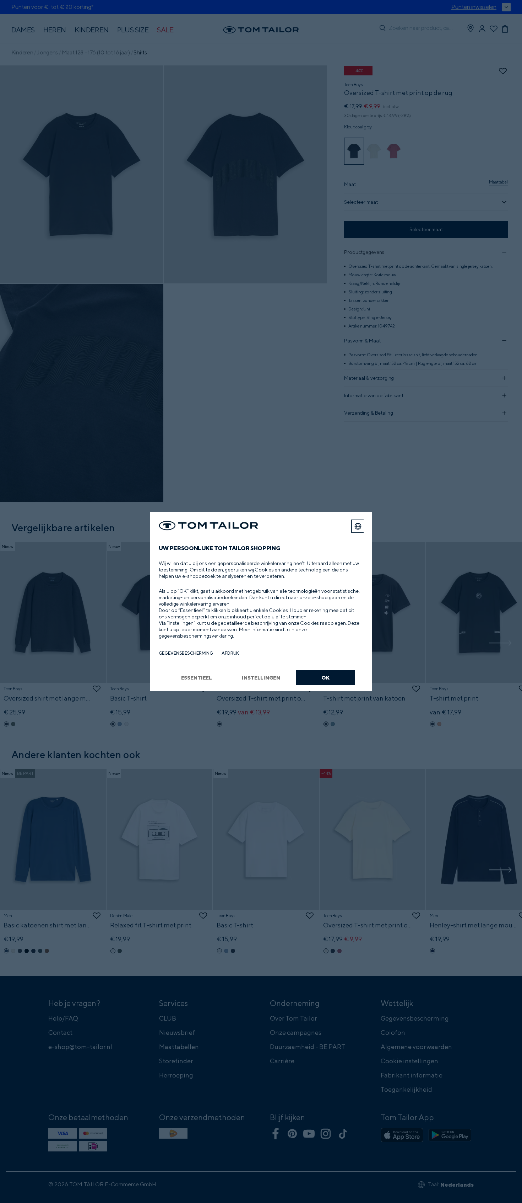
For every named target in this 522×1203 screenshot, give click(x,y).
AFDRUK (230, 653)
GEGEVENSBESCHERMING (186, 653)
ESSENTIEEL (196, 678)
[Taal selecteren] (358, 526)
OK (325, 678)
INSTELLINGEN (261, 678)
